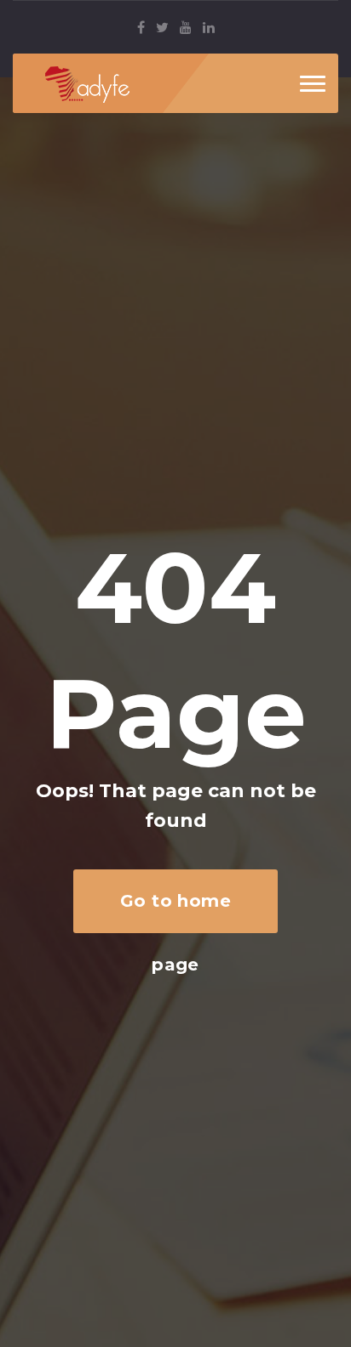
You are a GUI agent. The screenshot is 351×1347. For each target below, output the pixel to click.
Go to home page (176, 912)
